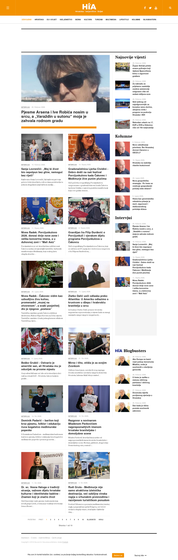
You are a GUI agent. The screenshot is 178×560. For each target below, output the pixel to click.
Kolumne (136, 19)
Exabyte (65, 542)
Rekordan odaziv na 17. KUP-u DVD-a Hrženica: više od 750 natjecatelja (143, 125)
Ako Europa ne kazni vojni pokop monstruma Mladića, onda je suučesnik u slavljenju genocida (143, 364)
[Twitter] (150, 8)
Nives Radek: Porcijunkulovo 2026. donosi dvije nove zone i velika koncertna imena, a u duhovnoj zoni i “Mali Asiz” (40, 237)
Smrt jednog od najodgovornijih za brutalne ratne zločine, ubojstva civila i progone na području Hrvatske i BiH (142, 108)
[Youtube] (156, 8)
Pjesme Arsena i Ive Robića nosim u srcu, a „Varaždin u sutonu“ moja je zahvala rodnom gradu (54, 116)
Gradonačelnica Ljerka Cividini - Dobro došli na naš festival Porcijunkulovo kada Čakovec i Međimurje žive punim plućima (88, 173)
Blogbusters (149, 19)
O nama (34, 537)
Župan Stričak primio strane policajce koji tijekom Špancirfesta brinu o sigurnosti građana (142, 70)
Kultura (88, 19)
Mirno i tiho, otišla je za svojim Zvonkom (87, 364)
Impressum (25, 537)
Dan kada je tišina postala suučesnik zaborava (141, 408)
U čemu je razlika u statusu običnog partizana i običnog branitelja (141, 381)
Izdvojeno (27, 19)
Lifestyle (124, 19)
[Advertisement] (89, 40)
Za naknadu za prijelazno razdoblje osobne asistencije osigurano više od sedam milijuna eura (141, 88)
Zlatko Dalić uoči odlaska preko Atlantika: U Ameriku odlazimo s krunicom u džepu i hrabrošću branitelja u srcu (88, 300)
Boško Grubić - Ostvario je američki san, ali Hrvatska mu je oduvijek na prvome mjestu (41, 366)
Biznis (78, 19)
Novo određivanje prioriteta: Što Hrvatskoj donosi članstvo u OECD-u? (143, 148)
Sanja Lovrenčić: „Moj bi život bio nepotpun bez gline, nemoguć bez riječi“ (42, 172)
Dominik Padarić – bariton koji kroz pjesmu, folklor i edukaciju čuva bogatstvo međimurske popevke (40, 425)
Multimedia (111, 19)
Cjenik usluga (57, 537)
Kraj (101, 520)
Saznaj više (139, 555)
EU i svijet (52, 19)
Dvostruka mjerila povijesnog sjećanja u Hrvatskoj (142, 395)
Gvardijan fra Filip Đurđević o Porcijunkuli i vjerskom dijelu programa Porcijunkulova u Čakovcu (86, 237)
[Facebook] (145, 8)
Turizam (99, 19)
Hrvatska (39, 19)
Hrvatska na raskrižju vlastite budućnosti (142, 164)
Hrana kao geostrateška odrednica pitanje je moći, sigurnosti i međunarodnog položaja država (143, 203)
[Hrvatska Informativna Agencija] (89, 8)
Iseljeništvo (66, 19)
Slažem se (118, 555)
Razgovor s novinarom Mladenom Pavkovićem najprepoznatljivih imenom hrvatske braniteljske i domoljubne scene (84, 426)
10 (83, 520)
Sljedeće (91, 520)
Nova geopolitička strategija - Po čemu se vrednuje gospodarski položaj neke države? (143, 184)
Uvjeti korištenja (44, 537)
